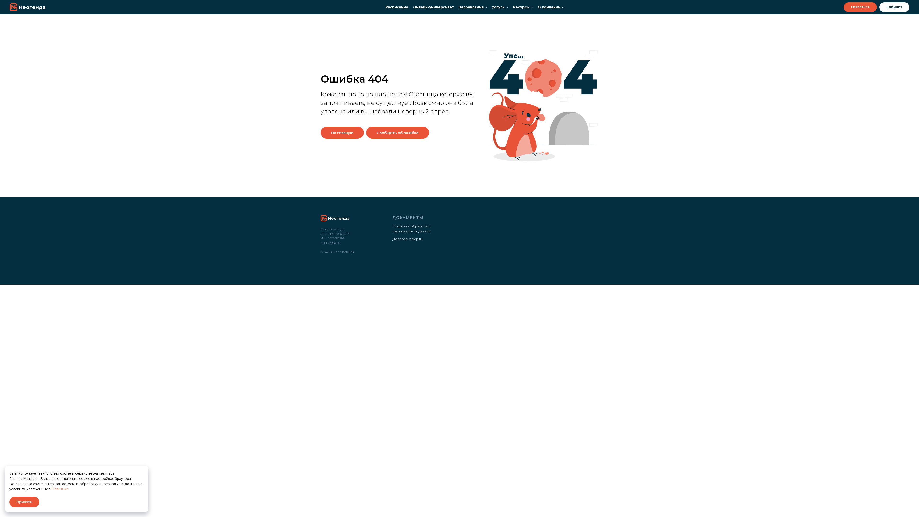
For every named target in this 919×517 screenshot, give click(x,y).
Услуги (498, 7)
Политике (59, 489)
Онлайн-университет (433, 7)
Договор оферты (407, 239)
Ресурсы (521, 7)
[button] (860, 7)
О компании (549, 7)
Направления (471, 7)
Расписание (397, 7)
